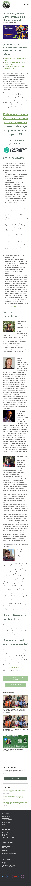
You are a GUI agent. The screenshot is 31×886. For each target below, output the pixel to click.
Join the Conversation (7, 821)
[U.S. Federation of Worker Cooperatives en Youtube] (15, 876)
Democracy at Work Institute (9, 853)
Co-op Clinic (12, 670)
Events (16, 670)
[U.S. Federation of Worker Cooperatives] (6, 5)
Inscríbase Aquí (15, 306)
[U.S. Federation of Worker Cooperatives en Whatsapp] (26, 876)
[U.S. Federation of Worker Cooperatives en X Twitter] (3, 876)
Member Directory (6, 832)
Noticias (20, 670)
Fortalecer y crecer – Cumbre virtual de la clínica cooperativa (15, 118)
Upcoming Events (6, 846)
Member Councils (6, 816)
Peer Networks (5, 818)
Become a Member (6, 834)
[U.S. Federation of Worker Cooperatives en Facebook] (7, 876)
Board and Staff (6, 847)
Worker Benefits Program (8, 837)
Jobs (3, 824)
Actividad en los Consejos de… (15, 684)
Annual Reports (6, 849)
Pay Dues (4, 835)
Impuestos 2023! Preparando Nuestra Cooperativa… (15, 678)
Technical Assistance (7, 819)
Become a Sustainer (6, 822)
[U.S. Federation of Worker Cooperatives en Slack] (22, 876)
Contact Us (5, 850)
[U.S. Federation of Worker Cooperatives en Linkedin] (18, 876)
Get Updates (5, 852)
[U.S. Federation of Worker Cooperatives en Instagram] (11, 876)
